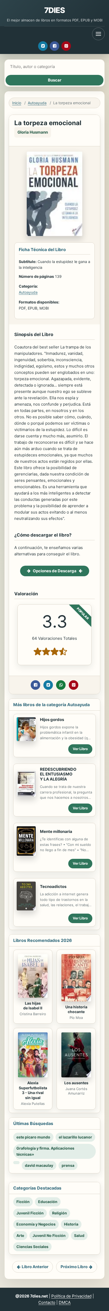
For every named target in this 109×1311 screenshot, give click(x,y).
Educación (47, 1201)
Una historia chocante (76, 1009)
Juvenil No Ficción (49, 1235)
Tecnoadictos (53, 886)
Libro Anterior (35, 1266)
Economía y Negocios (36, 1224)
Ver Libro (80, 749)
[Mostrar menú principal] (98, 34)
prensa (68, 1165)
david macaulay (39, 1165)
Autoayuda (37, 103)
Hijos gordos (52, 719)
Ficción (23, 1201)
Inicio (16, 103)
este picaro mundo (33, 1137)
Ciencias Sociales (32, 1246)
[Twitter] (43, 46)
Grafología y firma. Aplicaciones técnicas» (45, 1151)
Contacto (46, 1302)
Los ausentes (76, 1083)
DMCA (65, 1302)
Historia (71, 1224)
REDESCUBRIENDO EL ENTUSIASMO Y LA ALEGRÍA (58, 774)
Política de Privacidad (71, 1296)
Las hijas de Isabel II (32, 1005)
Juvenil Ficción (30, 1213)
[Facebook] (54, 46)
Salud (79, 1235)
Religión (59, 1213)
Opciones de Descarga (54, 570)
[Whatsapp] (61, 685)
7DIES (54, 10)
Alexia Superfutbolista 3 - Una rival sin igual (33, 1090)
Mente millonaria (56, 831)
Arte (20, 1235)
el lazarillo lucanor (75, 1137)
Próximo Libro (74, 1266)
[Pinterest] (66, 46)
